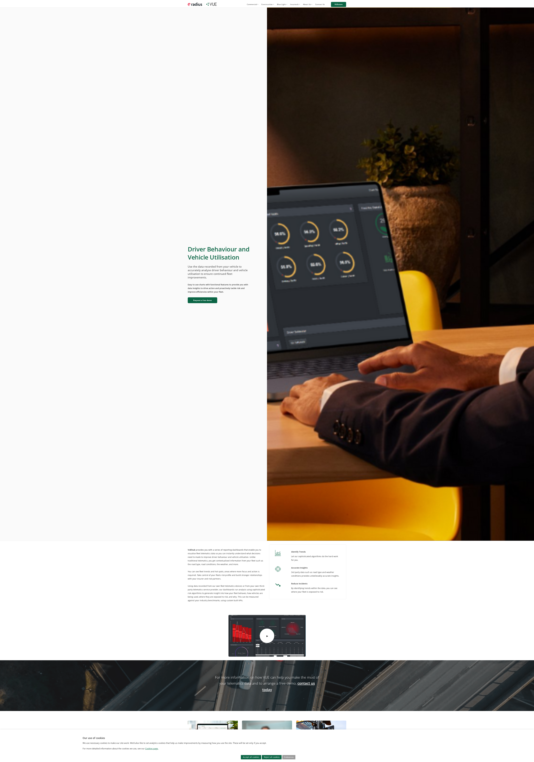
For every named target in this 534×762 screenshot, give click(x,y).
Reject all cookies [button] (272, 757)
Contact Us (320, 4)
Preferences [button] (289, 757)
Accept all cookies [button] (251, 757)
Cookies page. (151, 748)
